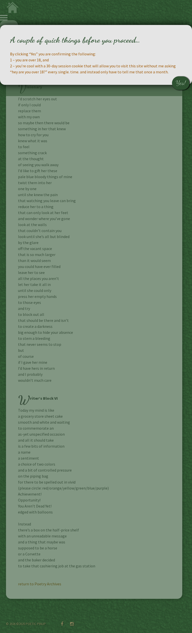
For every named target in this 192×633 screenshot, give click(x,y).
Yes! (181, 83)
